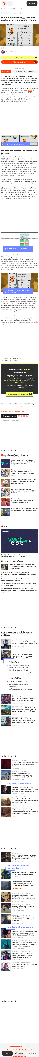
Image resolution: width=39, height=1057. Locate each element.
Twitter (30, 91)
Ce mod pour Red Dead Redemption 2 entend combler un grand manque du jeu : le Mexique (25, 800)
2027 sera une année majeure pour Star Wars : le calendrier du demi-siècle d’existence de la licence (24, 933)
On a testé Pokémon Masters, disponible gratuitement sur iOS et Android (23, 491)
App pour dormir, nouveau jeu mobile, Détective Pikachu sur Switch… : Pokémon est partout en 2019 (23, 472)
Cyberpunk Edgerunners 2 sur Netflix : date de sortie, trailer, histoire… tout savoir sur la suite (23, 897)
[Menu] (10, 3)
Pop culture (7, 13)
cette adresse (11, 304)
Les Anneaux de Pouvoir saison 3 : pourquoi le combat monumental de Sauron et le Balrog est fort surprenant (19, 590)
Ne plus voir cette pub (8, 451)
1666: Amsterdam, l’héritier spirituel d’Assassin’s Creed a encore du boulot (25, 764)
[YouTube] (7, 1050)
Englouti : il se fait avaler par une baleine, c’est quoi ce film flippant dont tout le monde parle (24, 944)
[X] (13, 1050)
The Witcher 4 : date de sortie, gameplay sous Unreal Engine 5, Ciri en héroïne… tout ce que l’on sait (25, 789)
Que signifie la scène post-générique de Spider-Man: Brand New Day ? (19, 584)
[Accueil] (4, 3)
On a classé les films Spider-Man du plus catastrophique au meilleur (15, 579)
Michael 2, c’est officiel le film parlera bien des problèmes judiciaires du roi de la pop (23, 955)
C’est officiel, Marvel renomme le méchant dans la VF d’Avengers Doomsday (23, 918)
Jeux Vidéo (18, 13)
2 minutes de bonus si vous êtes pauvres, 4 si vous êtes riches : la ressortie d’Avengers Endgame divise (23, 698)
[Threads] (31, 1050)
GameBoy (6, 420)
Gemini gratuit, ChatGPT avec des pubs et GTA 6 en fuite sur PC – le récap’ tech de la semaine (24, 857)
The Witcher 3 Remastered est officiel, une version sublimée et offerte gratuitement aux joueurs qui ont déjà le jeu (23, 720)
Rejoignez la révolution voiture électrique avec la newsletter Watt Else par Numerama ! (23, 462)
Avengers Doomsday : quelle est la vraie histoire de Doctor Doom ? (24, 873)
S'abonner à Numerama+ (18, 394)
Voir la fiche (17, 888)
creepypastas (17, 318)
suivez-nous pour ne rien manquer (12, 406)
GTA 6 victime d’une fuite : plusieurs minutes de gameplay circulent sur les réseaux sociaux (22, 566)
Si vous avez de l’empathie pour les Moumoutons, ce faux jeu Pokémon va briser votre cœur (23, 481)
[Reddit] (22, 1050)
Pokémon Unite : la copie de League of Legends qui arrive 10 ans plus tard (24, 509)
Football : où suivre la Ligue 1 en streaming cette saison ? (23, 907)
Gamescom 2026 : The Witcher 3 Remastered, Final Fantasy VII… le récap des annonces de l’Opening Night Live (24, 709)
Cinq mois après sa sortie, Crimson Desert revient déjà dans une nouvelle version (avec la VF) (24, 775)
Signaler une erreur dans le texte (12, 411)
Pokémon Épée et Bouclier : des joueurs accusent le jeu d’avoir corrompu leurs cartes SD (22, 500)
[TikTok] (10, 1050)
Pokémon (16, 420)
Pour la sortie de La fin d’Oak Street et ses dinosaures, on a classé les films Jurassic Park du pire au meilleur (18, 574)
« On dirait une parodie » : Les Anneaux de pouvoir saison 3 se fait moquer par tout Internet (25, 811)
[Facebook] (19, 1050)
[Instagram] (16, 1050)
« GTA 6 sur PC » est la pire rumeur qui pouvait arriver (24, 965)
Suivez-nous (6, 71)
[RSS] (25, 1050)
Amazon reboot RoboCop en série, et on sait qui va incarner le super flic (25, 643)
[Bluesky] (28, 1050)
